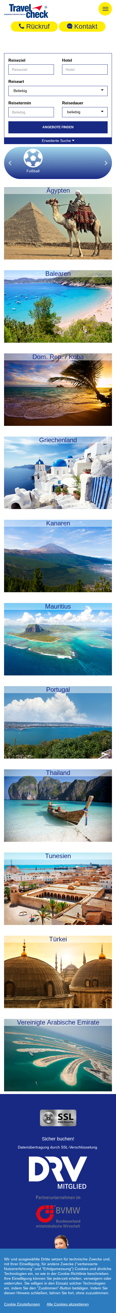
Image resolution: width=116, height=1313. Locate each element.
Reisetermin (19, 103)
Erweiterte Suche (57, 140)
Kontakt (84, 26)
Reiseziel (16, 60)
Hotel (67, 60)
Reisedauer (72, 103)
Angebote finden (58, 127)
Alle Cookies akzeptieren (68, 1304)
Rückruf (37, 26)
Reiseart (16, 81)
